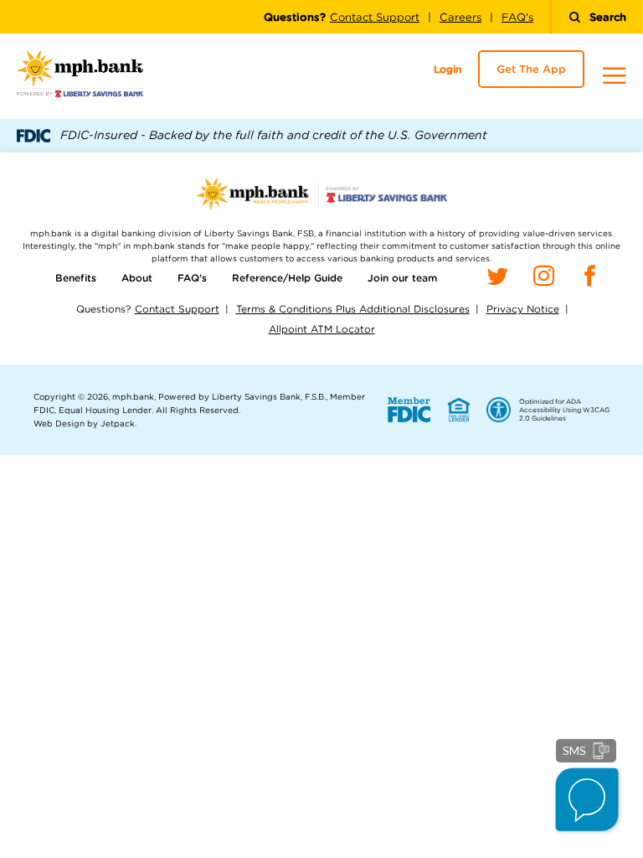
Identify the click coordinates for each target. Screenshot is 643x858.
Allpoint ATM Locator (322, 329)
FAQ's (517, 17)
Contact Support (374, 17)
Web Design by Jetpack (84, 423)
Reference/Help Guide (287, 277)
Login (447, 69)
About (136, 277)
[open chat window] (588, 801)
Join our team (402, 277)
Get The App (531, 69)
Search (607, 17)
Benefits (75, 277)
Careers (460, 17)
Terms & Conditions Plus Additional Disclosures (353, 308)
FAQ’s (192, 277)
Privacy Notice (522, 308)
